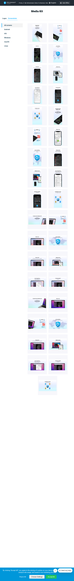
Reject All (22, 577)
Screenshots (12, 18)
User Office (66, 3)
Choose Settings (37, 577)
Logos (4, 18)
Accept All (51, 577)
